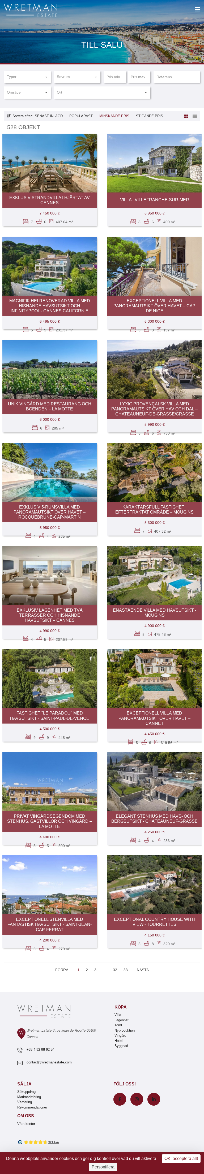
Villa (117, 1015)
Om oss (25, 1116)
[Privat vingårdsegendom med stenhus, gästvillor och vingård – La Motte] (49, 781)
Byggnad (121, 1046)
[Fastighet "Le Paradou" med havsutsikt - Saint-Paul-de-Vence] (49, 678)
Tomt (118, 1025)
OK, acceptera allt (181, 1158)
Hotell (118, 1041)
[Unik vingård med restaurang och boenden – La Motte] (49, 369)
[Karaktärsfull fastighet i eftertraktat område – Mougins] (154, 472)
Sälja (24, 1084)
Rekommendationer (32, 1107)
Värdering (24, 1102)
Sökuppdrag (26, 1092)
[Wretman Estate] (39, 11)
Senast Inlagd (49, 116)
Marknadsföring (29, 1097)
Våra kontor (26, 1124)
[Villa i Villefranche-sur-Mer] (154, 163)
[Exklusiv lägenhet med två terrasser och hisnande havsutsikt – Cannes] (49, 575)
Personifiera (103, 1167)
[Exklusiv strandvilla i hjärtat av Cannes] (49, 163)
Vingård (120, 1035)
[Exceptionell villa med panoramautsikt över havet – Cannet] (154, 678)
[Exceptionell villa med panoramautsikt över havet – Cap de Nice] (154, 266)
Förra (61, 970)
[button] (27, 77)
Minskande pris (114, 116)
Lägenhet (121, 1020)
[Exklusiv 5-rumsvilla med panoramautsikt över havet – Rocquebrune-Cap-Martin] (49, 472)
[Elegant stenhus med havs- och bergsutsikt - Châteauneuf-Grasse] (154, 781)
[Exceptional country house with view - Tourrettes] (154, 884)
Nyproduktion (124, 1030)
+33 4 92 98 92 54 (40, 1050)
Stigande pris (149, 116)
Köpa (120, 1007)
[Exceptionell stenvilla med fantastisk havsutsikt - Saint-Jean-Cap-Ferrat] (49, 884)
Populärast (81, 116)
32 (115, 970)
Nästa (143, 970)
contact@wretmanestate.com (49, 1062)
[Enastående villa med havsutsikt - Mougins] (154, 575)
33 (126, 970)
